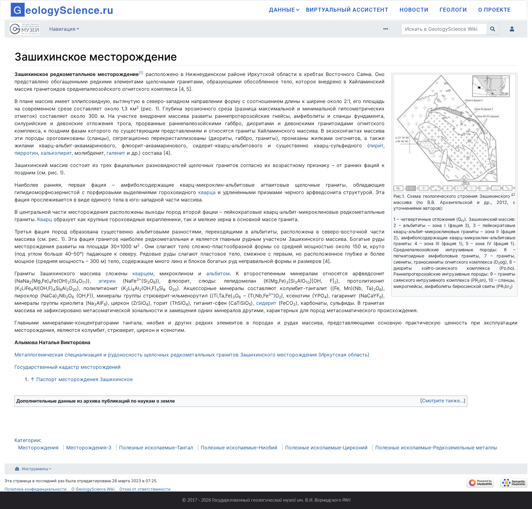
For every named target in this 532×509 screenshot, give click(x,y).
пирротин (26, 153)
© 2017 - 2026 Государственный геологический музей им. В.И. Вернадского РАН (266, 500)
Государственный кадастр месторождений (67, 367)
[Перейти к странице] (492, 29)
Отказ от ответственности (145, 489)
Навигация (62, 29)
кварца (207, 192)
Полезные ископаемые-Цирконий (326, 447)
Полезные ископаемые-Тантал (156, 447)
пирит (376, 145)
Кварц (44, 219)
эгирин (107, 281)
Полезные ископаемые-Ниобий (239, 447)
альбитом (218, 273)
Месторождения (38, 447)
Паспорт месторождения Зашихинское (84, 379)
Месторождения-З (88, 447)
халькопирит (56, 153)
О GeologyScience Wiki (93, 489)
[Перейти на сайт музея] (24, 29)
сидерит (266, 303)
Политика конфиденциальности (35, 489)
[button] (442, 400)
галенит (116, 153)
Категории (27, 440)
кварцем (142, 273)
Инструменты (35, 469)
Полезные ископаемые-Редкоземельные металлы (436, 447)
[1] (141, 72)
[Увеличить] (513, 195)
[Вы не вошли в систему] (513, 29)
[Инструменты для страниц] (387, 29)
